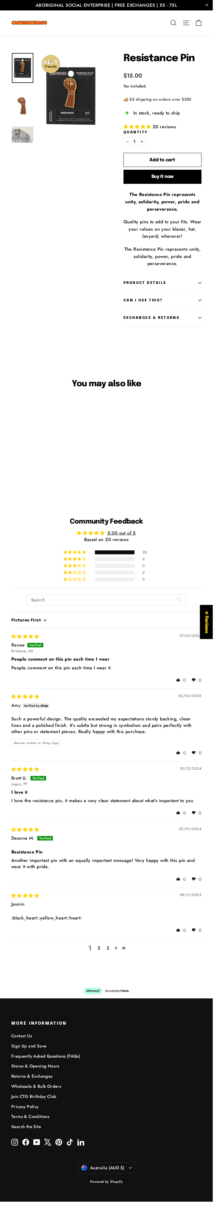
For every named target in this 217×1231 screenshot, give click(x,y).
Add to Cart (23, 473)
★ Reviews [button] (206, 622)
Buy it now (162, 176)
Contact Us (21, 1036)
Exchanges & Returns (151, 318)
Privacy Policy (25, 1107)
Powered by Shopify (106, 1181)
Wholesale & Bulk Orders (36, 1086)
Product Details (144, 283)
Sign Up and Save (28, 1046)
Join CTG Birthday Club (34, 1096)
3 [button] (108, 948)
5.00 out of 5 (121, 533)
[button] (138, 126)
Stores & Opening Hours (35, 1066)
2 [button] (98, 948)
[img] (25, 636)
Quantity (135, 132)
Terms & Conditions (30, 1116)
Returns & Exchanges (32, 1076)
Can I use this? (143, 300)
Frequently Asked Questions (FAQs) (45, 1056)
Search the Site (26, 1127)
